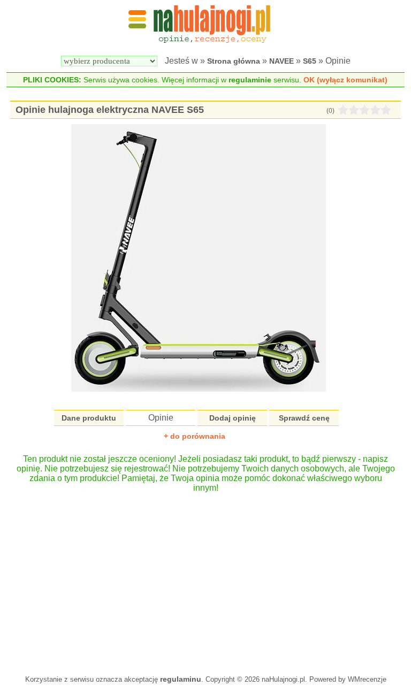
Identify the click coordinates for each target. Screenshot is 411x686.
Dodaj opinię (232, 418)
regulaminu (180, 679)
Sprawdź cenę (304, 418)
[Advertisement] (205, 578)
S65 (309, 61)
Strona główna (233, 61)
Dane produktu (89, 418)
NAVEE (281, 61)
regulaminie (250, 79)
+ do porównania (194, 436)
